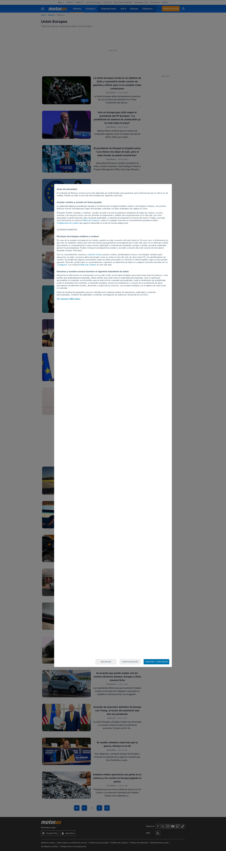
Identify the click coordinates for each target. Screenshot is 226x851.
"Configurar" (62, 265)
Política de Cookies (90, 220)
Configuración (130, 662)
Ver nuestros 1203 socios (68, 299)
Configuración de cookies (68, 223)
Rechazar (106, 662)
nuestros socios (95, 254)
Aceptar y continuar (156, 662)
